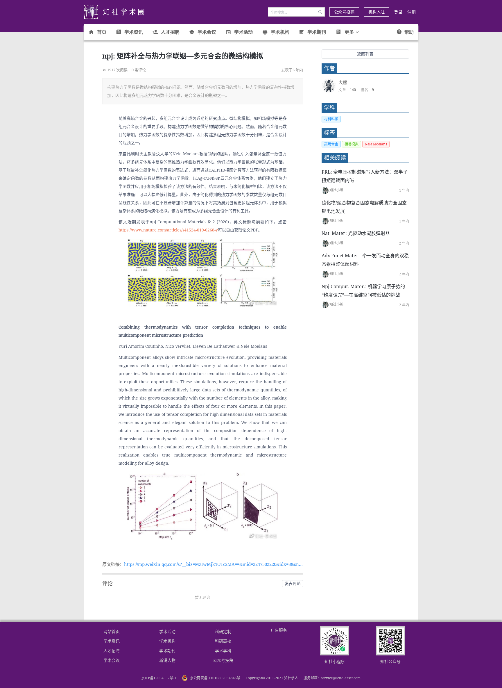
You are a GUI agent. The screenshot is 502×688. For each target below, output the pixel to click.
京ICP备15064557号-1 (158, 677)
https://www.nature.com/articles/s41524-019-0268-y (168, 230)
